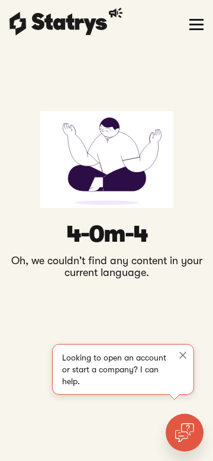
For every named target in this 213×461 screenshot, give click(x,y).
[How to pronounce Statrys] (117, 13)
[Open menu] (196, 23)
